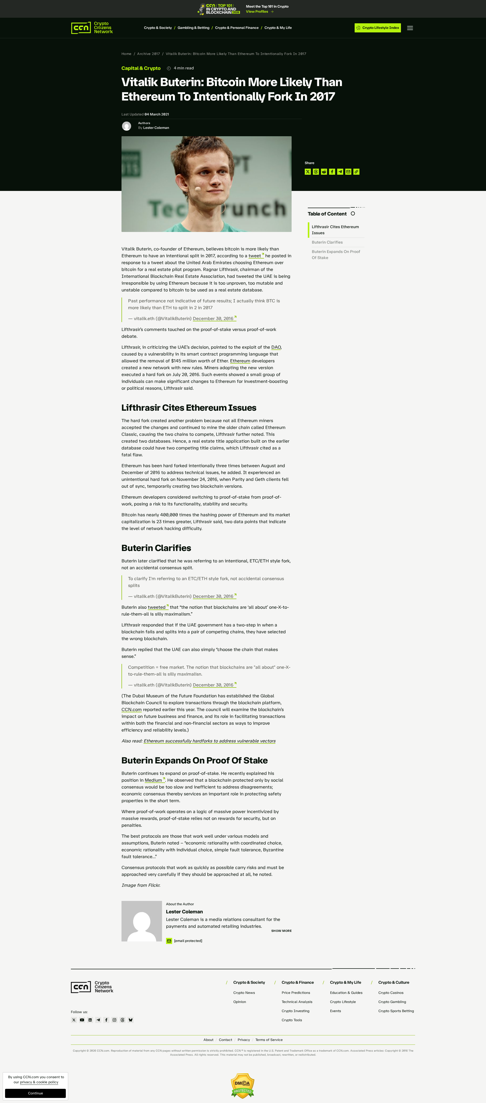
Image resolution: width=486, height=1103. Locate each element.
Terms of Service (269, 1040)
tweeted (157, 607)
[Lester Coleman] (142, 921)
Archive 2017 (148, 54)
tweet (255, 256)
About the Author (180, 904)
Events (335, 1011)
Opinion (239, 1002)
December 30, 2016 (213, 318)
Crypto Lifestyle (343, 1002)
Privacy (244, 1040)
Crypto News (244, 993)
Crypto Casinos (390, 993)
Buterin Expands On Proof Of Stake (336, 254)
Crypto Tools (292, 1020)
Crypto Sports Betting (396, 1011)
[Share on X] (308, 172)
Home (127, 54)
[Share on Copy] (356, 172)
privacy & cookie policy (39, 1082)
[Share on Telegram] (340, 172)
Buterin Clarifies (327, 242)
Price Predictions (296, 993)
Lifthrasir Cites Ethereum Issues (335, 229)
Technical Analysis (297, 1002)
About (208, 1040)
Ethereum (240, 361)
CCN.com (132, 709)
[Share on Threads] (316, 172)
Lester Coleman (156, 128)
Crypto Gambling (392, 1002)
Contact (225, 1040)
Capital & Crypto (141, 68)
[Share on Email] (348, 172)
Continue (35, 1093)
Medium (153, 780)
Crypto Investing (295, 1011)
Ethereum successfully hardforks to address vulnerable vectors (209, 741)
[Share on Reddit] (324, 172)
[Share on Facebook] (332, 172)
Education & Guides (346, 993)
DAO (276, 347)
